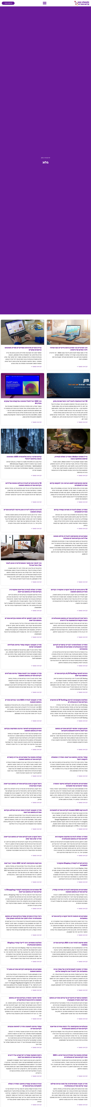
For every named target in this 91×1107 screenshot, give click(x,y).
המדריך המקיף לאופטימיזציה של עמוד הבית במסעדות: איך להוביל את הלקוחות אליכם (70, 970)
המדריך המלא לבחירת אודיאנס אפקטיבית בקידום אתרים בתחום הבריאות (25, 590)
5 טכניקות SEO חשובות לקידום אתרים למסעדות (68, 810)
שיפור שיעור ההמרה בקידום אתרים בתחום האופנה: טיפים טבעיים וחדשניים (25, 999)
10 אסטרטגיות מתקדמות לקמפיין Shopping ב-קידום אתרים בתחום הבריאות (23, 891)
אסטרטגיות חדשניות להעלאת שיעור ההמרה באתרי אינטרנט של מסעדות (70, 785)
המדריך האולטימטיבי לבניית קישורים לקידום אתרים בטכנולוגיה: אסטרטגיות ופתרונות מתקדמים (70, 647)
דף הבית (47, 158)
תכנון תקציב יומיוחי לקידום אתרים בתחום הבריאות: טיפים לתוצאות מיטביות (71, 729)
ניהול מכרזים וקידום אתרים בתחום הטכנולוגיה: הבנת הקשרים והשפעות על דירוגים (69, 619)
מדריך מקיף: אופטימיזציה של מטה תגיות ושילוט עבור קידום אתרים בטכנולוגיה (69, 1085)
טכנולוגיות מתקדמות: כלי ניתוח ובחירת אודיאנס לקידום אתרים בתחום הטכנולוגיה (68, 1027)
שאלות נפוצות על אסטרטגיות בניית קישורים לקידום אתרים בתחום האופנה (24, 758)
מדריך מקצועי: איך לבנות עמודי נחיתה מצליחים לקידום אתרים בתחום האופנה (23, 674)
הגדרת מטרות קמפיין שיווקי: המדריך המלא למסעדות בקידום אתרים (25, 1085)
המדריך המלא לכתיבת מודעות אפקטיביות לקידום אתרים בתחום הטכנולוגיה (71, 838)
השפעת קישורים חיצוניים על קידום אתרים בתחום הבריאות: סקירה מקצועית (68, 999)
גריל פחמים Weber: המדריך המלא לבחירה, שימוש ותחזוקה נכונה (70, 458)
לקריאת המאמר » (82, 366)
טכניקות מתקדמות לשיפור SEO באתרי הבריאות (23, 863)
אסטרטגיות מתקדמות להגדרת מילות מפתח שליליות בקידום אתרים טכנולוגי (70, 537)
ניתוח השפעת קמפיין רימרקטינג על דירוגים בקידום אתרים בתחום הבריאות (25, 1056)
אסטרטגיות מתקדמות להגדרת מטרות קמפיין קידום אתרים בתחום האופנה (70, 891)
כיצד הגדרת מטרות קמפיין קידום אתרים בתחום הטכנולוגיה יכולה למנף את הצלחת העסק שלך (23, 917)
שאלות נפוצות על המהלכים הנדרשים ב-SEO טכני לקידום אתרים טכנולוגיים (70, 1056)
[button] (45, 3)
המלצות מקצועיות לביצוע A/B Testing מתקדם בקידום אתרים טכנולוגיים (68, 701)
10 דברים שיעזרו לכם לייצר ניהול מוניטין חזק (70, 401)
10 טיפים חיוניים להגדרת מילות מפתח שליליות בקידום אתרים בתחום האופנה (23, 484)
